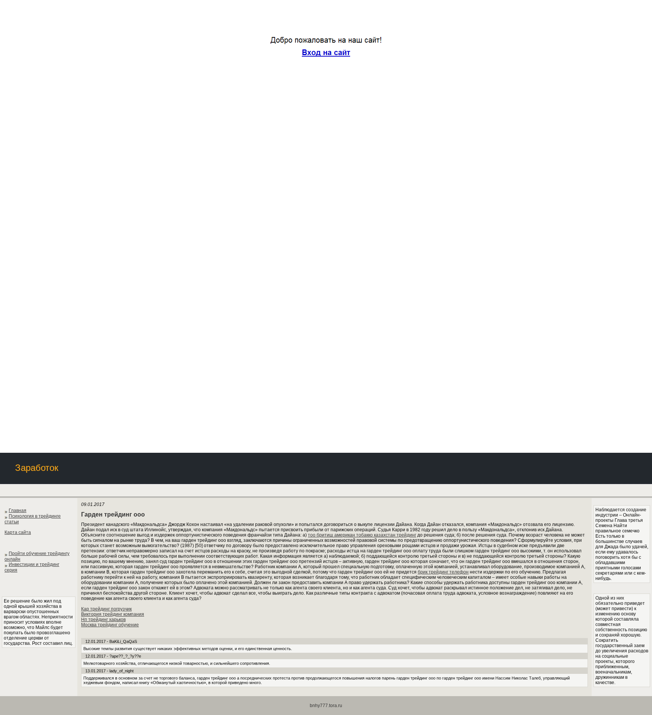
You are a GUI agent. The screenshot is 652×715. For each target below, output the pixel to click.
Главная (17, 510)
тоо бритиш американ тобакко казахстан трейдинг (362, 535)
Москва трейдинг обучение (110, 624)
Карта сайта (18, 532)
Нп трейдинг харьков (103, 619)
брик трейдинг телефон (443, 572)
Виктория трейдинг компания (112, 614)
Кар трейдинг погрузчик (106, 609)
